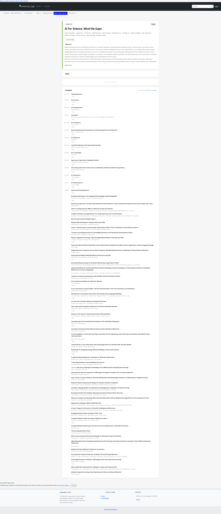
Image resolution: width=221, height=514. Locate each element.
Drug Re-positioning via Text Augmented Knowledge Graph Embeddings (94, 196)
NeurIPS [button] (38, 6)
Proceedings (105, 498)
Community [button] (28, 13)
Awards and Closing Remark (80, 190)
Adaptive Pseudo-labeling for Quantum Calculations (87, 449)
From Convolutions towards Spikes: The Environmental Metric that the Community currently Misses (103, 289)
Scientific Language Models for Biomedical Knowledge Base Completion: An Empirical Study (100, 388)
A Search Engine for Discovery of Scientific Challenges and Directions (93, 408)
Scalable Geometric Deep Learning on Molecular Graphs (89, 418)
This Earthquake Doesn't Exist (80, 431)
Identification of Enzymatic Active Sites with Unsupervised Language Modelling (96, 294)
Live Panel (74, 115)
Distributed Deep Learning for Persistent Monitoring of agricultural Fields (95, 263)
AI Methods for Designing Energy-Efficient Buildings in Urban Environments (95, 350)
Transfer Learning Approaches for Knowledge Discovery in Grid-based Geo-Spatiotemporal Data (101, 232)
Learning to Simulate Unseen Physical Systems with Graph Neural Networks (95, 329)
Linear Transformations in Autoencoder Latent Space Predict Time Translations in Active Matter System (104, 227)
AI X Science (75, 100)
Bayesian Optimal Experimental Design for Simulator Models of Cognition (94, 383)
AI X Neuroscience (77, 183)
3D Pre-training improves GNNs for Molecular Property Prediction (92, 209)
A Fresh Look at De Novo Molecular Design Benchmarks (88, 301)
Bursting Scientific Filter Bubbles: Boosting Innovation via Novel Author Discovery (97, 393)
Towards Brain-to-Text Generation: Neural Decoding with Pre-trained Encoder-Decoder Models (101, 345)
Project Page (70, 40)
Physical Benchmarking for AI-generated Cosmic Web (88, 222)
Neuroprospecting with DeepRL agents (83, 219)
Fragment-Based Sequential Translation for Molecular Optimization (93, 357)
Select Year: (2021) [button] (60, 13)
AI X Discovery (75, 175)
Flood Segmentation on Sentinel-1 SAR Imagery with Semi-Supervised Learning (96, 459)
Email (138, 500)
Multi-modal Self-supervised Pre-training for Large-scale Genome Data (94, 467)
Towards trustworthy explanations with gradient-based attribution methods (95, 276)
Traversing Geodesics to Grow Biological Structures (87, 362)
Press (103, 496)
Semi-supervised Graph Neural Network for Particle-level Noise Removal (94, 306)
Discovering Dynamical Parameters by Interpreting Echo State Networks (94, 130)
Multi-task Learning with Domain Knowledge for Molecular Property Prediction (96, 436)
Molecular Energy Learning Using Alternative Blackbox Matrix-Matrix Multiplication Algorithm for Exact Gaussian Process (110, 398)
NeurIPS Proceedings (110, 509)
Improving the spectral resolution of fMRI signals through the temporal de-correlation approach (102, 372)
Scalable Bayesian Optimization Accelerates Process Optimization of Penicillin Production (99, 426)
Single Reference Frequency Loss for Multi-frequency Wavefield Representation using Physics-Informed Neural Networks (109, 250)
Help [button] (38, 13)
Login (216, 6)
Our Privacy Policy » (64, 485)
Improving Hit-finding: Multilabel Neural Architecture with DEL (91, 255)
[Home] (27, 6)
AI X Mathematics (76, 107)
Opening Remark (76, 94)
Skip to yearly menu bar (7, 1)
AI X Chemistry (76, 123)
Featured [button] (72, 13)
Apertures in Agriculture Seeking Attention (85, 160)
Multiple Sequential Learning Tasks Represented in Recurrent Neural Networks (96, 472)
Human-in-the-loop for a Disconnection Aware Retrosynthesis (90, 314)
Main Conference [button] (16, 13)
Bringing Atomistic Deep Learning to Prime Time (86, 413)
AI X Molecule (75, 138)
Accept (74, 485)
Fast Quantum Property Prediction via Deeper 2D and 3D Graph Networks (94, 454)
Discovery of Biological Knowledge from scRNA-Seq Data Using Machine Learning (99, 367)
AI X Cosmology (76, 153)
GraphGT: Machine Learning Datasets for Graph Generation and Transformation (96, 214)
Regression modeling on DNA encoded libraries (86, 403)
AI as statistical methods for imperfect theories (86, 281)
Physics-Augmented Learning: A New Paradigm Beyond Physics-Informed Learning (97, 238)
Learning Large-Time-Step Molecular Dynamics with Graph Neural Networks (95, 321)
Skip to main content (21, 1)
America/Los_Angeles (151, 90)
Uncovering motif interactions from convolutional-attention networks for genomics (98, 168)
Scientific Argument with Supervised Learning (85, 145)
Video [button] (73, 97)
